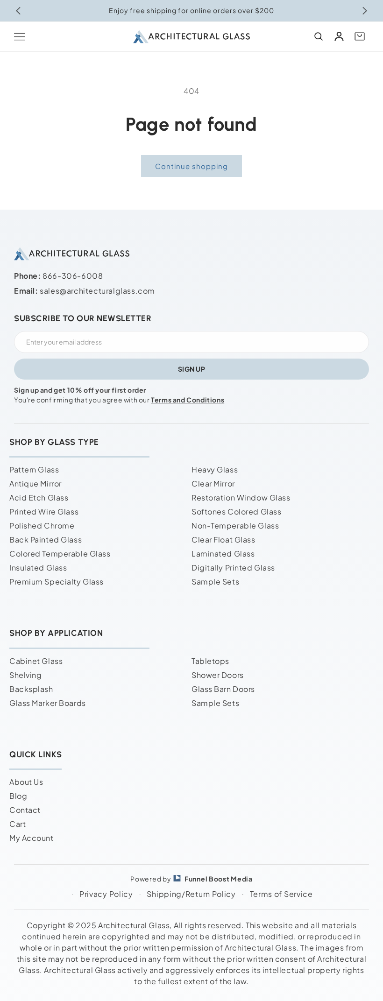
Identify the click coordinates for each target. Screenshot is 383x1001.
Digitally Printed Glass (233, 567)
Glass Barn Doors (223, 689)
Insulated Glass (38, 567)
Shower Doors (218, 675)
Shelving (25, 675)
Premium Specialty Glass (56, 581)
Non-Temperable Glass (235, 525)
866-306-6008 (73, 276)
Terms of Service (281, 894)
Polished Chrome (41, 525)
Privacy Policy (106, 894)
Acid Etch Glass (38, 497)
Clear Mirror (213, 483)
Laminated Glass (223, 553)
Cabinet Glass (36, 661)
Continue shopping (191, 166)
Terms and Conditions (187, 399)
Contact (25, 810)
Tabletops (210, 661)
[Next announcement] (365, 10)
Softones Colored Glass (236, 511)
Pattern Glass (34, 469)
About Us (26, 782)
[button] (19, 36)
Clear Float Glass (223, 539)
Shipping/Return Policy (191, 894)
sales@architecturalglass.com (97, 291)
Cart (17, 824)
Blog (18, 796)
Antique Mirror (35, 483)
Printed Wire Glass (43, 511)
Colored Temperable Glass (59, 553)
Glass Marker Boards (47, 703)
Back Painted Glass (45, 539)
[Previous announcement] (18, 10)
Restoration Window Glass (241, 497)
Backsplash (31, 689)
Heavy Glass (215, 469)
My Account (31, 838)
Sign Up (192, 369)
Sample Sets (215, 581)
